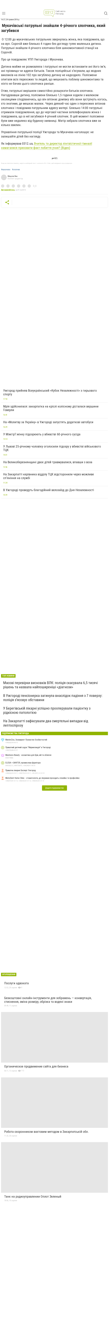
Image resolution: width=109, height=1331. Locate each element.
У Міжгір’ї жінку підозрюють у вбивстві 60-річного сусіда (41, 434)
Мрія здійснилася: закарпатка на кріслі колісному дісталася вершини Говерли (50, 408)
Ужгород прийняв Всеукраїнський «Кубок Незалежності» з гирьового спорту (50, 392)
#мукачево (5, 169)
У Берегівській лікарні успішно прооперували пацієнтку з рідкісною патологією (47, 710)
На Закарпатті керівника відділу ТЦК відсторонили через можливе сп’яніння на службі (48, 476)
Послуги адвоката (16, 983)
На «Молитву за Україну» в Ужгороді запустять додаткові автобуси (48, 422)
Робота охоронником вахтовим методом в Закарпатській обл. (46, 1132)
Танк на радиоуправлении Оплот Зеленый (32, 1196)
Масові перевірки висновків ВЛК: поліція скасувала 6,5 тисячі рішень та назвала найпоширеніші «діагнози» (50, 685)
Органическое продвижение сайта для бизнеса (36, 1066)
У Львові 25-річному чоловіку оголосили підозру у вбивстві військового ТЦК (52, 448)
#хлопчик (16, 169)
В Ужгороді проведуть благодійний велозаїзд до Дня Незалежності (48, 490)
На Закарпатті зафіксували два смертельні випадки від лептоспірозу (45, 723)
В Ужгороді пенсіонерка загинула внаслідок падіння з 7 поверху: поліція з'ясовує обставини (52, 697)
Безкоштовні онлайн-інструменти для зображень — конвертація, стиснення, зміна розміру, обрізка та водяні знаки (48, 1000)
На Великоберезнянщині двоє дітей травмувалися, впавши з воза (47, 462)
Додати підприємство (54, 788)
